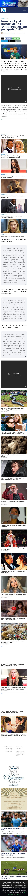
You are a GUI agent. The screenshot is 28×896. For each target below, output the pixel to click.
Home (3, 18)
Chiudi (18, 894)
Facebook (9, 38)
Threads (12, 41)
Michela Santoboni (8, 33)
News (7, 18)
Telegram (5, 41)
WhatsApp (16, 38)
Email (19, 41)
